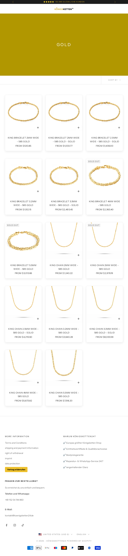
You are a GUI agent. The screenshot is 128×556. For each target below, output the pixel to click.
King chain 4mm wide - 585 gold (23, 394)
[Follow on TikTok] (22, 525)
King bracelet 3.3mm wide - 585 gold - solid (64, 203)
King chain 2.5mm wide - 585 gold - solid (23, 330)
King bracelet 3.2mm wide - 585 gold (23, 203)
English (81, 534)
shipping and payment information (21, 448)
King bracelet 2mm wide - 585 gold (23, 139)
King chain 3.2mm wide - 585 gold (64, 330)
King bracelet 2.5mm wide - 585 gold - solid (104, 139)
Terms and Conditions (16, 442)
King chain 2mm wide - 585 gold (64, 267)
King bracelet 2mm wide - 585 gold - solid (64, 139)
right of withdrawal (14, 453)
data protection (12, 463)
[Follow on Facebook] (6, 525)
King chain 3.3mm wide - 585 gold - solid (105, 330)
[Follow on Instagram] (14, 525)
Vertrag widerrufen (16, 469)
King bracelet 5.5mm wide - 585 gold (23, 267)
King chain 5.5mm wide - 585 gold (64, 394)
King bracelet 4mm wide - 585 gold (104, 203)
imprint (8, 458)
